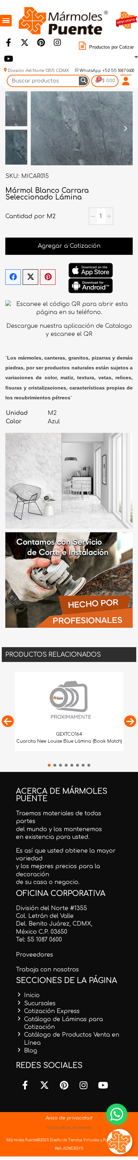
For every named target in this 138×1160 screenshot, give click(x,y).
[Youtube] (8, 59)
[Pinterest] (41, 43)
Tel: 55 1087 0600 (39, 940)
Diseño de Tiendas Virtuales (74, 1140)
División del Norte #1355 (51, 908)
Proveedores (34, 955)
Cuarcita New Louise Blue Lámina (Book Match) (69, 741)
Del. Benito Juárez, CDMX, (54, 924)
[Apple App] (90, 270)
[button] (37, 128)
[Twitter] (24, 43)
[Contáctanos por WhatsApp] (116, 1114)
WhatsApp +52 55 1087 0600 (106, 70)
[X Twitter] (30, 277)
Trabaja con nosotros (47, 969)
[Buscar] (83, 80)
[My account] (125, 81)
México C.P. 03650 (41, 932)
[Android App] (90, 285)
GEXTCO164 (69, 734)
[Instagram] (57, 43)
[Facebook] (8, 43)
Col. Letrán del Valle (45, 916)
